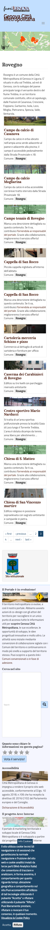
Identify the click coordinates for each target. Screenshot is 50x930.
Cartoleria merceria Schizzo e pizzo (20, 340)
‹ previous (20, 534)
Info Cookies (25, 841)
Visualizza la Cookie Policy (15, 918)
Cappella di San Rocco (21, 262)
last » (28, 539)
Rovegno (21, 158)
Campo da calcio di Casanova (19, 132)
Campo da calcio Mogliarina (17, 180)
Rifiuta (18, 924)
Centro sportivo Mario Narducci (22, 413)
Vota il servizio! (14, 759)
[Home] (17, 9)
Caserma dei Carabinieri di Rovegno (23, 376)
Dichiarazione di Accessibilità (18, 807)
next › (18, 539)
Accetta (6, 925)
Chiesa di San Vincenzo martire (22, 504)
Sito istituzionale (15, 576)
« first (8, 534)
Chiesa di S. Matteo (19, 459)
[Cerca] (44, 704)
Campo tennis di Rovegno (24, 218)
